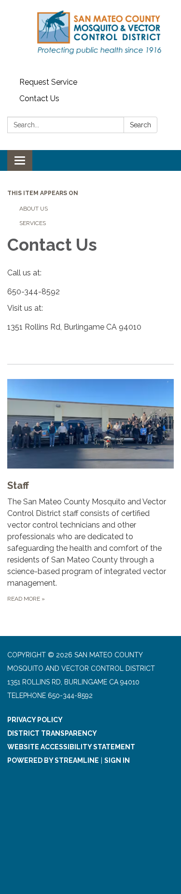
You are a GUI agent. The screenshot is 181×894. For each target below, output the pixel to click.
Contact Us (39, 98)
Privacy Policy (35, 720)
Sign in (117, 760)
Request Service (48, 82)
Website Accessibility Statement (71, 747)
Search (140, 125)
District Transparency (52, 733)
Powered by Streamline (53, 760)
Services (32, 223)
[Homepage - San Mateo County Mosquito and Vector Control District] (90, 37)
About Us (33, 208)
